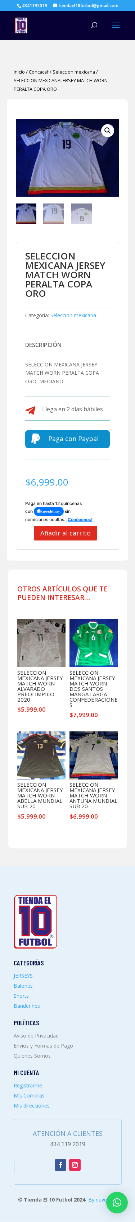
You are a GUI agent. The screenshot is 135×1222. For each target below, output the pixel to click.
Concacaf (39, 72)
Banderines (27, 1005)
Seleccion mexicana (74, 72)
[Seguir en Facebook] (60, 1165)
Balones (23, 985)
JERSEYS (23, 975)
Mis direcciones (32, 1105)
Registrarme (28, 1085)
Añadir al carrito (65, 533)
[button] (107, 130)
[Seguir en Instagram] (75, 1165)
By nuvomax (102, 1199)
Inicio (19, 72)
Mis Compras (29, 1095)
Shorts (21, 995)
